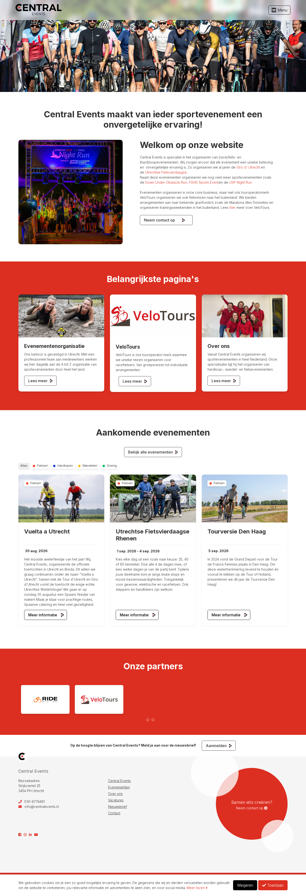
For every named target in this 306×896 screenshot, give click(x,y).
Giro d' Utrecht (248, 167)
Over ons (115, 794)
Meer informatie (42, 614)
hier (232, 207)
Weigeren (245, 885)
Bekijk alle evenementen (151, 452)
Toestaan (275, 885)
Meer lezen (196, 888)
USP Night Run (240, 182)
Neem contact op (162, 220)
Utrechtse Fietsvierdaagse (166, 172)
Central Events (119, 781)
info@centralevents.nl (42, 807)
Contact (114, 813)
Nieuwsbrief (117, 807)
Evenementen (119, 787)
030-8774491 (34, 802)
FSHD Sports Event (204, 182)
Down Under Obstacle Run (166, 182)
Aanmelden (217, 745)
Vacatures (116, 800)
